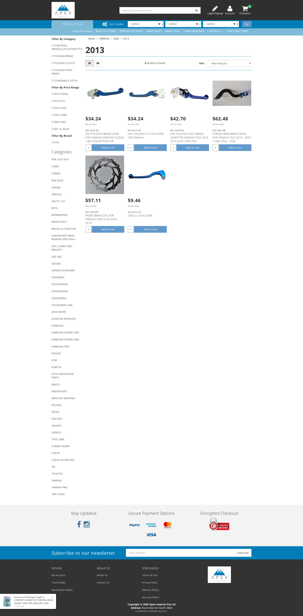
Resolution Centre (62, 590)
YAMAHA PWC (60, 487)
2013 (126, 38)
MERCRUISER (59, 391)
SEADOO (57, 425)
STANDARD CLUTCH (65, 80)
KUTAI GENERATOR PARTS (63, 375)
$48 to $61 (60, 122)
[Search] (196, 10)
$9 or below (61, 93)
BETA (55, 208)
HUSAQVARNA (60, 284)
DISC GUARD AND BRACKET (62, 247)
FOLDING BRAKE (63, 56)
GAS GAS (57, 256)
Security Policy (150, 597)
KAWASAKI (58, 325)
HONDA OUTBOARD (63, 270)
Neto (164, 611)
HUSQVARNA (59, 298)
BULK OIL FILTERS (106, 31)
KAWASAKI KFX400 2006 (65, 339)
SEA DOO (57, 418)
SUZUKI (56, 453)
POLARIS (56, 405)
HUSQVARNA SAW (62, 305)
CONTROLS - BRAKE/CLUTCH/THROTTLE (67, 47)
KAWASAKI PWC (61, 346)
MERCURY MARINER (63, 398)
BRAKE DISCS (154, 31)
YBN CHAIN (58, 494)
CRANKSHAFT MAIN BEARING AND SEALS (64, 237)
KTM (54, 360)
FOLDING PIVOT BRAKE (62, 71)
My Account (58, 575)
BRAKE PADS (172, 31)
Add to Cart (108, 147)
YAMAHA (57, 480)
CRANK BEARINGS (193, 31)
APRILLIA (57, 194)
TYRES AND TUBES (237, 31)
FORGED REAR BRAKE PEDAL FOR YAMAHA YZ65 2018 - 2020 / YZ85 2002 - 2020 (232, 137)
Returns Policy (150, 590)
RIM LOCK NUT (60, 159)
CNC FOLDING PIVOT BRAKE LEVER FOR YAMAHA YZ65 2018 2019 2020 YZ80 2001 (189, 137)
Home (91, 38)
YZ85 (116, 38)
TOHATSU (57, 473)
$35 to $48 (60, 115)
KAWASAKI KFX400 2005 (65, 332)
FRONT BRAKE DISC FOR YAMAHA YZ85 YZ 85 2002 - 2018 (102, 219)
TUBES (55, 166)
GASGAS (56, 263)
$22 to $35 (60, 107)
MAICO (56, 384)
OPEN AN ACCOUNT (131, 31)
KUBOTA (56, 367)
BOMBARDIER (60, 215)
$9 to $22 (59, 100)
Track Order (59, 582)
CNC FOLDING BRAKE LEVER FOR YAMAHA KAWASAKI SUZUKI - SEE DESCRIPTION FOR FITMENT (104, 139)
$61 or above (61, 129)
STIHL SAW (58, 439)
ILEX (56, 142)
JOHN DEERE (59, 312)
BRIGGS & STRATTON (64, 228)
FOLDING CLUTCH (64, 63)
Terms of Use (149, 575)
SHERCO (56, 432)
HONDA (56, 187)
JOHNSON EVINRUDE (64, 318)
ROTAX (55, 412)
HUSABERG (58, 277)
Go (246, 24)
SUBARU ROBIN (61, 446)
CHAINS (56, 173)
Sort (201, 63)
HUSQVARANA (60, 291)
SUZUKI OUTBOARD (63, 460)
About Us (102, 575)
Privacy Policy (150, 582)
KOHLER (56, 353)
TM (53, 466)
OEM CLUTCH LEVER (140, 215)
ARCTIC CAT (58, 201)
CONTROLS (214, 31)
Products (71, 24)
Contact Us (103, 582)
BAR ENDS (57, 180)
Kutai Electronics (82, 31)
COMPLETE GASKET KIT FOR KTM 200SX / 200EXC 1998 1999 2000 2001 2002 (34, 602)
